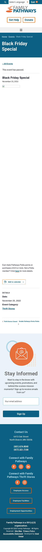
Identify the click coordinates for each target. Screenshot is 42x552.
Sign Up (21, 413)
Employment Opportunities (21, 511)
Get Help (14, 19)
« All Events (7, 63)
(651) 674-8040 (21, 446)
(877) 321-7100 (21, 449)
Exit (33, 2)
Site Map (18, 531)
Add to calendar (14, 282)
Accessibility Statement (13, 534)
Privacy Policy (29, 531)
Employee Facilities (21, 501)
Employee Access (21, 491)
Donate (29, 19)
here (17, 271)
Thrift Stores (8, 308)
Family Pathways (21, 9)
